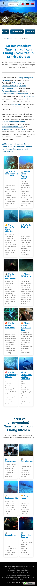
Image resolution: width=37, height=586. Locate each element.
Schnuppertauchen (9, 86)
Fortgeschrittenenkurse (11, 91)
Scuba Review (29, 96)
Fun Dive (27, 99)
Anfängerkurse (17, 83)
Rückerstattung (24, 575)
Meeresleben (7, 129)
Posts (15, 38)
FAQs (23, 129)
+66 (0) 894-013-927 (27, 566)
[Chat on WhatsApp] (29, 583)
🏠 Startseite (8, 38)
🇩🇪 (27, 4)
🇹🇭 (32, 4)
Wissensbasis (17, 31)
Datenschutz (11, 575)
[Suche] (17, 4)
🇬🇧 (22, 4)
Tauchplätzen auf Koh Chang (12, 127)
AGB (17, 575)
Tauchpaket (15, 104)
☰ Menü (3, 4)
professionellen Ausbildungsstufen (15, 93)
